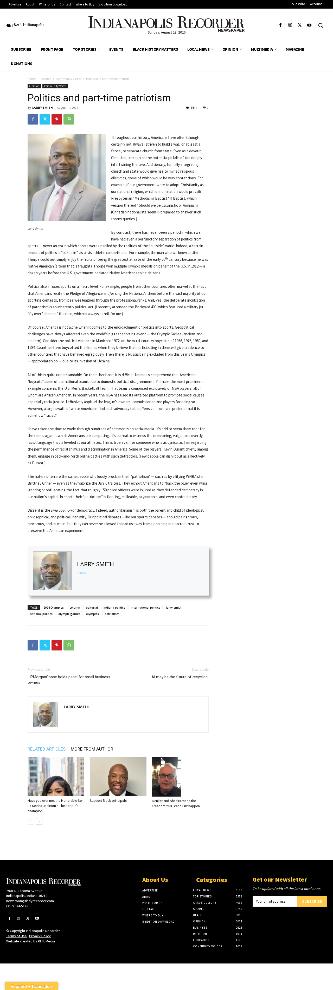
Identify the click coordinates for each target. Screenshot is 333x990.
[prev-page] (31, 821)
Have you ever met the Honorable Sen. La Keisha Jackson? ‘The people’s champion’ (56, 806)
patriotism (112, 614)
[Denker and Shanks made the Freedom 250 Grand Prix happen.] (180, 777)
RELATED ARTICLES (47, 749)
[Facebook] (280, 25)
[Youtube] (309, 25)
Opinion (46, 79)
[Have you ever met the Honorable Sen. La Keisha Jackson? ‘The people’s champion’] (56, 776)
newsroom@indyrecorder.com (30, 900)
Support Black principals (108, 801)
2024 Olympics (53, 607)
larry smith (174, 607)
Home (32, 79)
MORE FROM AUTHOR (92, 749)
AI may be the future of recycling (180, 677)
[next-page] (39, 821)
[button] (320, 25)
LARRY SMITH (42, 107)
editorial (92, 607)
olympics (92, 614)
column (74, 607)
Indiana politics (114, 607)
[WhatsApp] (68, 119)
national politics (41, 614)
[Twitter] (299, 25)
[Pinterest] (57, 119)
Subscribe (312, 901)
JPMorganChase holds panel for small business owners (69, 680)
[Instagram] (289, 25)
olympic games (69, 614)
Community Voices (68, 79)
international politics (145, 607)
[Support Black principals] (118, 776)
